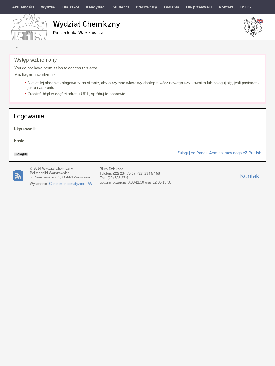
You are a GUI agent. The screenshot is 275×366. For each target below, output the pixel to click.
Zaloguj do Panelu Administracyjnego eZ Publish (219, 153)
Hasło (19, 141)
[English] (259, 20)
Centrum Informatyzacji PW (70, 184)
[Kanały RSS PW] (18, 180)
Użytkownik (25, 129)
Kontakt (250, 176)
